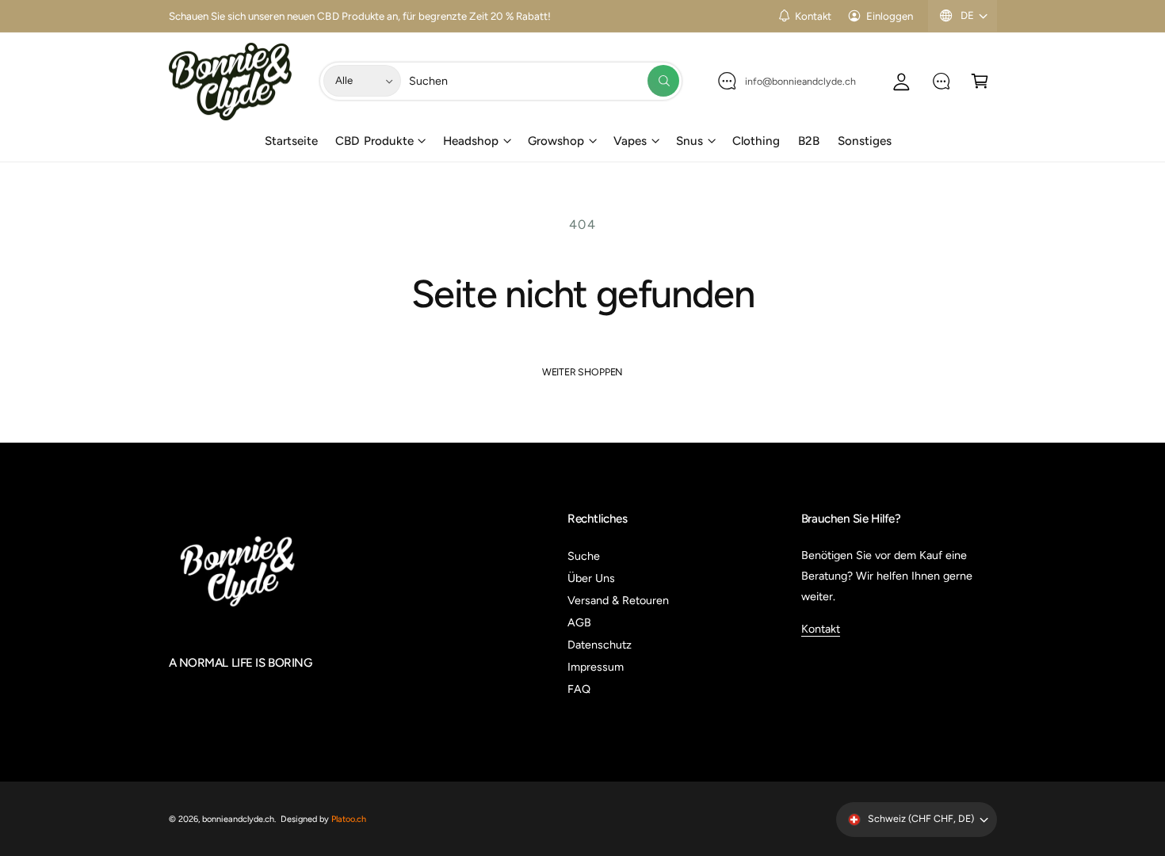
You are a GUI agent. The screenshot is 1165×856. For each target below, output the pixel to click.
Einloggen (889, 16)
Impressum (595, 667)
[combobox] (543, 81)
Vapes (630, 141)
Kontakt (813, 16)
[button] (980, 81)
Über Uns (591, 578)
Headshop (470, 141)
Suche (583, 556)
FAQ (578, 689)
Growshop (556, 141)
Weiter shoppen (582, 372)
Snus (689, 141)
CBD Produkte (374, 141)
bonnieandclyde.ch (238, 819)
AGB (579, 622)
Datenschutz (599, 644)
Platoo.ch (348, 819)
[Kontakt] (941, 81)
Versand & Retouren (618, 600)
